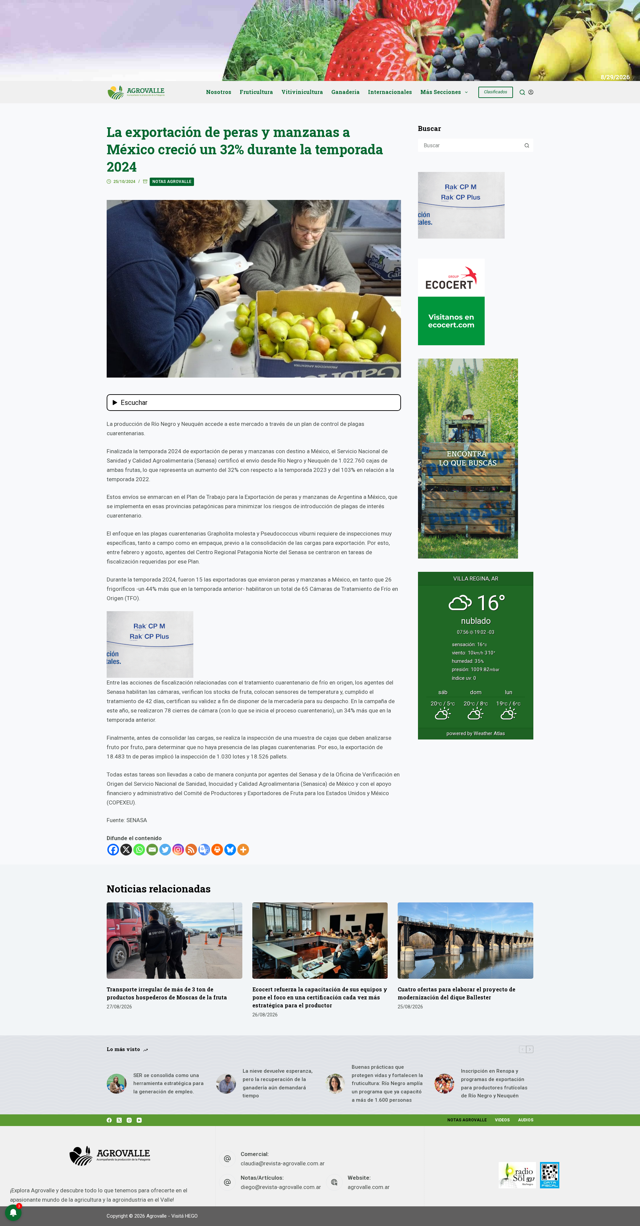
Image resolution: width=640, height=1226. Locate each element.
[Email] (152, 849)
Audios (525, 1120)
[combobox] (470, 145)
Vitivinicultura (302, 91)
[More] (243, 849)
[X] (126, 849)
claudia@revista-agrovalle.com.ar (283, 1163)
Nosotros (218, 91)
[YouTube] (139, 1120)
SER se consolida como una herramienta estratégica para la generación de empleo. (168, 1083)
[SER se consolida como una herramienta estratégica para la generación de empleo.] (117, 1084)
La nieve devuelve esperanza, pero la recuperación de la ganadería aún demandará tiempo (278, 1083)
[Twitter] (165, 849)
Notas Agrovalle (171, 181)
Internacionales (390, 91)
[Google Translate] (204, 849)
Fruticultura (256, 91)
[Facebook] (113, 849)
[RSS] (191, 849)
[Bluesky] (230, 849)
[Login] (530, 92)
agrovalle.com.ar (369, 1187)
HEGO (191, 1216)
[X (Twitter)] (119, 1120)
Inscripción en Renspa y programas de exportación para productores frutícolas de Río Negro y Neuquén (494, 1083)
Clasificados (495, 91)
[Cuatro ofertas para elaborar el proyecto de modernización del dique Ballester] (465, 940)
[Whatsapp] (139, 849)
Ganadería (345, 91)
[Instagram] (178, 849)
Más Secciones (440, 91)
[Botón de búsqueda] (527, 145)
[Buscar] (522, 92)
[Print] (217, 849)
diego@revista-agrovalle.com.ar (281, 1187)
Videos (502, 1120)
